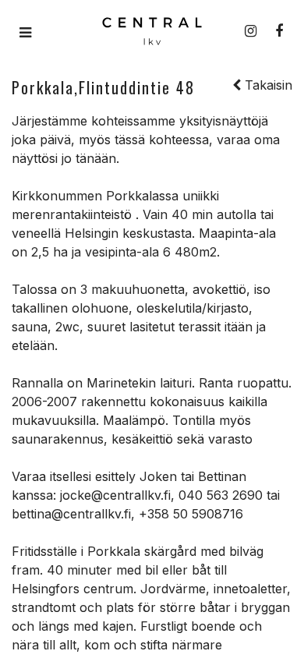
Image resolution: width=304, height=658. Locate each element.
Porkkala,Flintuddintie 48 (103, 87)
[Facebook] (279, 31)
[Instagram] (250, 31)
